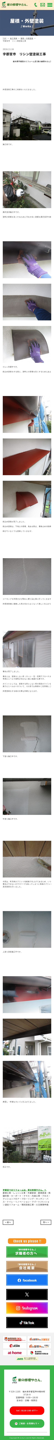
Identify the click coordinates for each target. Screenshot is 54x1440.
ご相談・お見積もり (28, 1423)
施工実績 (13, 38)
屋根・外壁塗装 (27, 38)
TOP (5, 38)
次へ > (46, 1222)
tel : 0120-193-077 (27, 1410)
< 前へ (8, 1222)
